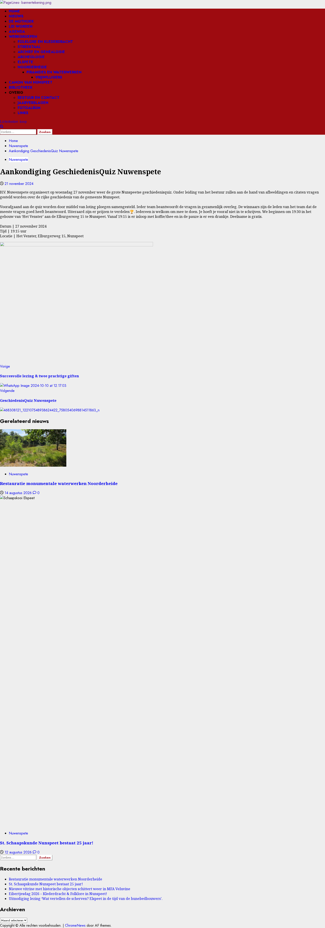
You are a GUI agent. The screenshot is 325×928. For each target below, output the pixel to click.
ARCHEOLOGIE (31, 56)
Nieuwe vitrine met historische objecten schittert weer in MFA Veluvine (69, 888)
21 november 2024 (19, 183)
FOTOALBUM (29, 107)
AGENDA (17, 31)
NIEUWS (16, 16)
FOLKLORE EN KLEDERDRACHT (45, 41)
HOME (14, 11)
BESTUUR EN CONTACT (38, 97)
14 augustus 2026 (19, 492)
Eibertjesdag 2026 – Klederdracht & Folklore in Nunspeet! (58, 893)
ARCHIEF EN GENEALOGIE (41, 51)
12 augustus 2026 (19, 852)
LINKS (23, 112)
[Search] (1, 126)
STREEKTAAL (29, 46)
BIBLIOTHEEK (20, 87)
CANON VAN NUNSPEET (30, 82)
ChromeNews (75, 925)
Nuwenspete (18, 159)
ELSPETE (25, 62)
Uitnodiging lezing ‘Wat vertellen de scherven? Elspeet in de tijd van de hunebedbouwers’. (85, 898)
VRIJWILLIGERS (48, 77)
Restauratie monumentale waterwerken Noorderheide (59, 483)
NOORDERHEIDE (32, 67)
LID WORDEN (20, 26)
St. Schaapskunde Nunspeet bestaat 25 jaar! (46, 843)
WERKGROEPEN (23, 36)
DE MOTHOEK (21, 21)
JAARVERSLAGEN (33, 102)
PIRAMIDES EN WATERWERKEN (54, 72)
